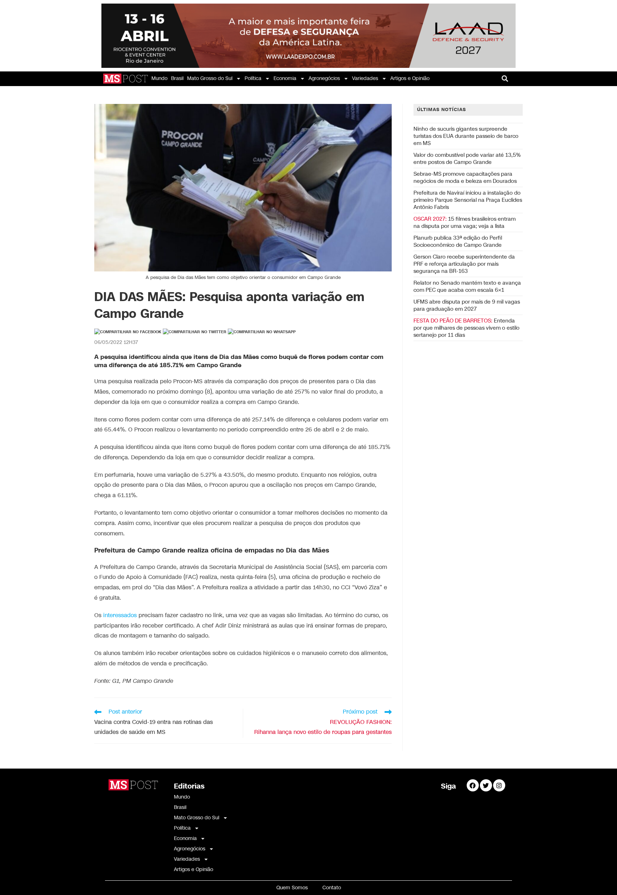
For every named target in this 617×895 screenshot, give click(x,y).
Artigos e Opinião (410, 78)
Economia (285, 78)
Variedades (365, 78)
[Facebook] (473, 785)
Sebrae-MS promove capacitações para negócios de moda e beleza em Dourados (465, 177)
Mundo (159, 78)
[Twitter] (486, 785)
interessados (120, 615)
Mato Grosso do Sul (209, 78)
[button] (505, 79)
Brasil (177, 78)
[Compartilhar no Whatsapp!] (262, 332)
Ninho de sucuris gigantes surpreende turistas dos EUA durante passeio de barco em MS (465, 136)
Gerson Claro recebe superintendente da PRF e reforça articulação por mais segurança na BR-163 (464, 264)
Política (253, 78)
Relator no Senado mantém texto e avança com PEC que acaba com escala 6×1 (467, 286)
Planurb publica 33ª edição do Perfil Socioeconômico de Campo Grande (457, 241)
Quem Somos (292, 887)
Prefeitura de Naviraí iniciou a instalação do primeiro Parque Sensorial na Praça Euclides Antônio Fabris (467, 200)
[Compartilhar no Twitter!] (194, 332)
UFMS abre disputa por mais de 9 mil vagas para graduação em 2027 (466, 305)
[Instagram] (499, 785)
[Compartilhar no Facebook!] (127, 332)
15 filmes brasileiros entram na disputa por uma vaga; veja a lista (464, 222)
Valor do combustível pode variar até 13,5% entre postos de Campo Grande (467, 158)
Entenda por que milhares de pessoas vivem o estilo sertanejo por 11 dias (466, 328)
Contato (331, 887)
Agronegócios (324, 78)
